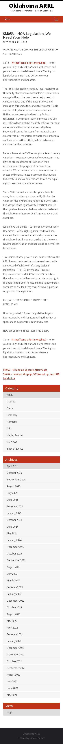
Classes (11, 401)
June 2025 (12, 499)
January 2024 (14, 540)
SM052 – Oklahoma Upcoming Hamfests (25, 370)
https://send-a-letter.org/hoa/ (29, 62)
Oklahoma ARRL (31, 5)
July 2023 (12, 573)
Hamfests (12, 421)
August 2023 (13, 567)
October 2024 (14, 520)
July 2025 (12, 493)
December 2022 (15, 600)
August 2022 (13, 614)
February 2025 (15, 506)
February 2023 (15, 587)
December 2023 (15, 547)
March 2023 (13, 580)
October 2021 (14, 661)
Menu (7, 19)
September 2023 (16, 560)
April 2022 (12, 627)
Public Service (15, 435)
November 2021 (15, 654)
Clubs (10, 408)
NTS (9, 428)
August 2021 (13, 674)
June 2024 (12, 526)
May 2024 (12, 533)
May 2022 (12, 621)
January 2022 (14, 641)
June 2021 (12, 688)
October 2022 (14, 607)
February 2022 (15, 634)
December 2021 (15, 647)
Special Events (15, 448)
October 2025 (14, 472)
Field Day (12, 415)
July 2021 (12, 681)
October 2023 (14, 553)
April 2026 (12, 466)
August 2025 (13, 486)
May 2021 (12, 695)
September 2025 (16, 479)
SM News (12, 442)
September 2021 (16, 668)
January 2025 (14, 513)
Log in (10, 712)
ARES (10, 394)
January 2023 (14, 594)
